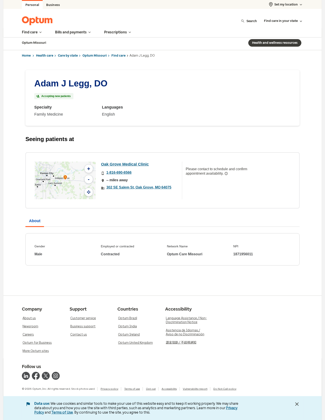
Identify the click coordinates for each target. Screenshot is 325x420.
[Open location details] (65, 178)
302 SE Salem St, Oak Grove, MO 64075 (138, 187)
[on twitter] (46, 376)
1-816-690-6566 (119, 172)
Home (26, 55)
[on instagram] (56, 376)
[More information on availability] (226, 173)
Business (53, 5)
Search (252, 21)
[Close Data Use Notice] (297, 404)
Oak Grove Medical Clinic (125, 164)
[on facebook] (36, 376)
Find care (118, 55)
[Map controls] (88, 192)
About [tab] (34, 221)
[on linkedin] (26, 376)
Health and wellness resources (275, 43)
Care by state (68, 55)
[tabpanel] (162, 249)
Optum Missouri (94, 55)
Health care (44, 55)
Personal (32, 5)
